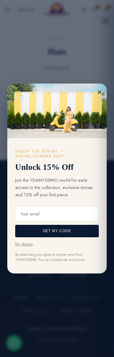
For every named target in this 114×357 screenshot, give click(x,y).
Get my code (57, 231)
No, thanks (24, 244)
